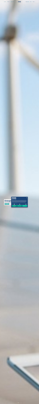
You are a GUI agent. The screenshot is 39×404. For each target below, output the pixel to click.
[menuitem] (8, 1)
